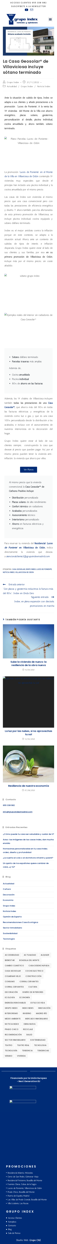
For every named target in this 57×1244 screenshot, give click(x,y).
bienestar (10, 960)
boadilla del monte (29, 960)
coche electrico (34, 971)
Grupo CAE (35, 1240)
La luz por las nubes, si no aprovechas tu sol (28, 732)
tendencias (43, 1050)
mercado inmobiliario (36, 1018)
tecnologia (40, 1045)
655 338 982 (39, 2)
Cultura (7, 889)
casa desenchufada (39, 965)
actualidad (30, 955)
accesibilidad (12, 955)
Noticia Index (43, 86)
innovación (44, 1008)
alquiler (45, 955)
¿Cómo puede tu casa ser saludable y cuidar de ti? (28, 834)
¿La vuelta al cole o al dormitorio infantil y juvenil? (28, 857)
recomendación (13, 1034)
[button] (50, 19)
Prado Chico (11, 1029)
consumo (10, 981)
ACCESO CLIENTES (20, 2)
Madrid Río (41, 1013)
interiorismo (11, 1013)
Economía (8, 900)
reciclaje (28, 1029)
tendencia (27, 1050)
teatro (8, 1045)
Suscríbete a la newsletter (28, 6)
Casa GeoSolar (18, 569)
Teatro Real (23, 1045)
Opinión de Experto (12, 916)
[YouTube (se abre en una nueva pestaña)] (26, 9)
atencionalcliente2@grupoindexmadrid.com (28, 556)
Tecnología (9, 938)
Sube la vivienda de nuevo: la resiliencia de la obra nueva (28, 663)
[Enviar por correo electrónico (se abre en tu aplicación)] (31, 9)
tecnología (11, 1050)
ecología (10, 997)
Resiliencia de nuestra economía (28, 786)
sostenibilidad (37, 1040)
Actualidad (12, 86)
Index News (27, 1008)
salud (29, 1034)
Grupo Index (13, 82)
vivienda (21, 1056)
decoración (11, 992)
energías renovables (15, 1002)
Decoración (8, 894)
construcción (33, 976)
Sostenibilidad (10, 933)
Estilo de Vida (38, 1002)
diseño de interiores (32, 992)
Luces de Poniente (44, 569)
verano (8, 1056)
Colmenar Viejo (13, 976)
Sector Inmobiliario (12, 927)
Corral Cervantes (29, 981)
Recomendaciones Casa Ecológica (20, 922)
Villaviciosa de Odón (24, 572)
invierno (27, 1013)
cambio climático (14, 965)
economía (24, 997)
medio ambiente (13, 1018)
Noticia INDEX (9, 572)
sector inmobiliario (15, 1040)
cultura (32, 987)
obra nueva (29, 1024)
